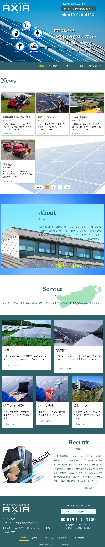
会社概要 (80, 66)
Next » (67, 187)
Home (41, 66)
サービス (53, 66)
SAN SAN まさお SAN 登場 (17, 117)
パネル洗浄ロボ (80, 117)
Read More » (7, 134)
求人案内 (66, 66)
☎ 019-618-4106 (78, 14)
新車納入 (7, 164)
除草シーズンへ (46, 117)
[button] (78, 8)
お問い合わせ (95, 66)
